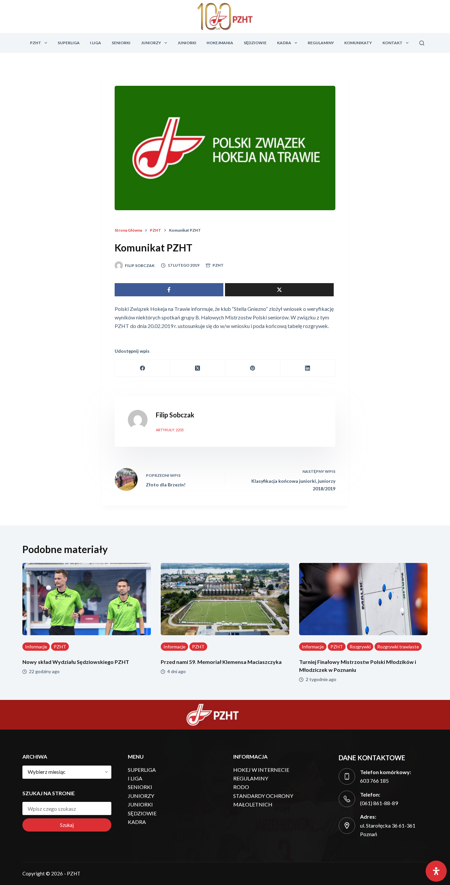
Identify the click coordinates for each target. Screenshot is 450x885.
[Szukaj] (421, 43)
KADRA (284, 42)
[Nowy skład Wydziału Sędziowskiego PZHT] (86, 599)
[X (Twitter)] (197, 368)
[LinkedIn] (307, 368)
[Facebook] (142, 368)
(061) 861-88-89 (379, 803)
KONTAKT (392, 42)
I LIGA (95, 42)
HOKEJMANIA (220, 42)
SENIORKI (121, 42)
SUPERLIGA (69, 42)
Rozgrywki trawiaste (398, 646)
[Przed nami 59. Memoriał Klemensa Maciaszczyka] (225, 599)
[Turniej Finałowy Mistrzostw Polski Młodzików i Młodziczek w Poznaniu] (363, 599)
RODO (241, 787)
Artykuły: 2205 (169, 430)
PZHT (35, 42)
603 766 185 (374, 780)
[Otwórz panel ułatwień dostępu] (436, 871)
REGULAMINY (321, 42)
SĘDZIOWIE (255, 42)
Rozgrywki (360, 646)
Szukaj (67, 825)
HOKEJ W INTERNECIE (261, 770)
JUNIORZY (151, 42)
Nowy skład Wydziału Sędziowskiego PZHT (75, 662)
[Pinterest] (252, 368)
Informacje (36, 646)
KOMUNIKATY (358, 42)
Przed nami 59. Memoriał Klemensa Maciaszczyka (221, 662)
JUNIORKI (187, 42)
